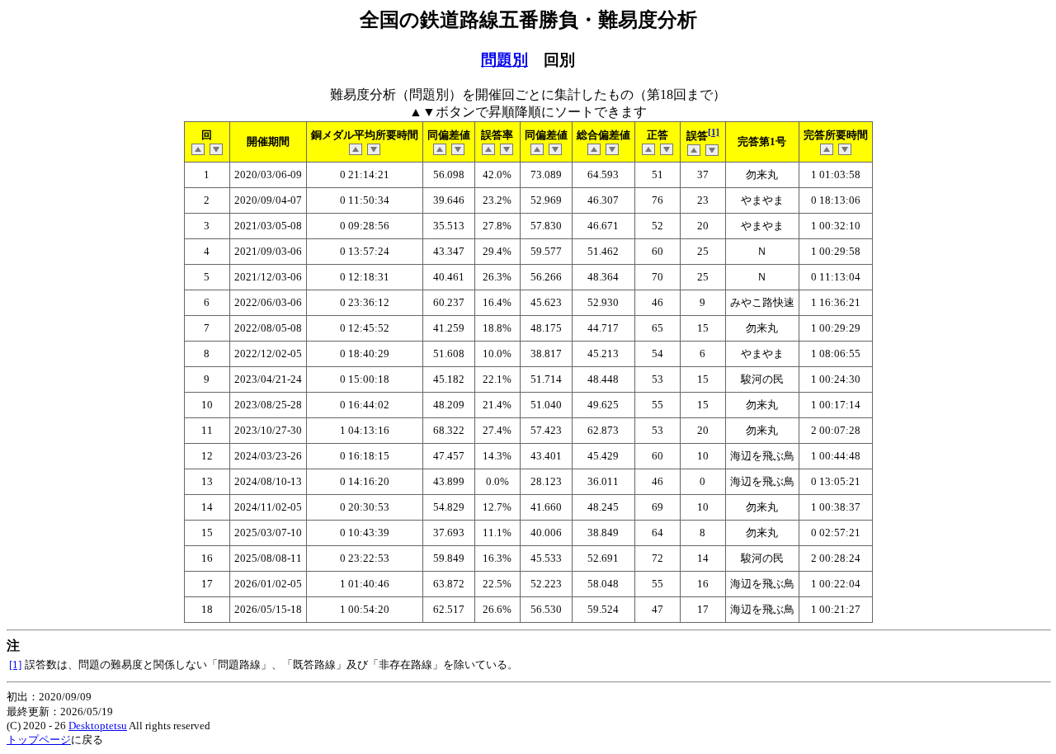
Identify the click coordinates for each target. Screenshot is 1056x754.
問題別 (504, 59)
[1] (713, 132)
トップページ (39, 739)
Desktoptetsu (97, 725)
